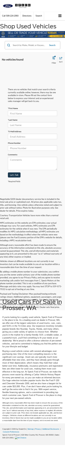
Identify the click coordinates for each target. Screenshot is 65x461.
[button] (10, 16)
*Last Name (12, 120)
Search (52, 45)
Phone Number (14, 143)
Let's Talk (14, 175)
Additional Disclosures (51, 429)
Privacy (38, 429)
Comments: (13, 154)
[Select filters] (54, 59)
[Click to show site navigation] (60, 16)
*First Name (13, 108)
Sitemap (30, 429)
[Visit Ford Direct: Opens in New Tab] (21, 438)
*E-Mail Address (14, 131)
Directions (27, 16)
